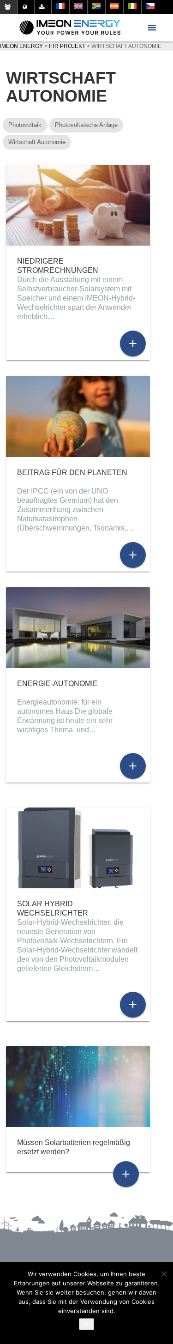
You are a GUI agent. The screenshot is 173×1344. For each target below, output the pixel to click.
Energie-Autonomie (57, 683)
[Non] (163, 1273)
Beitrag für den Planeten (72, 472)
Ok (86, 1324)
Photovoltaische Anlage (86, 124)
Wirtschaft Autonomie (37, 142)
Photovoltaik (25, 124)
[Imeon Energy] (69, 28)
